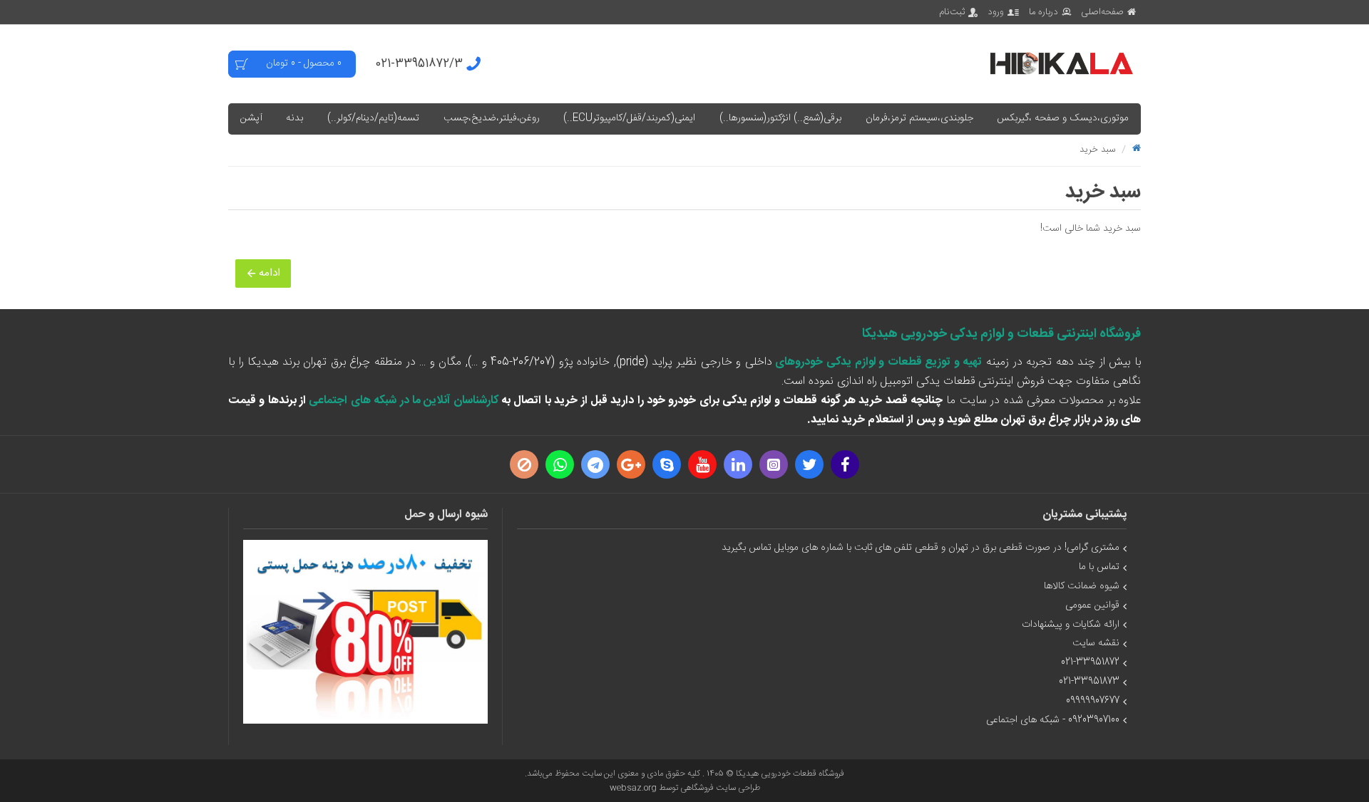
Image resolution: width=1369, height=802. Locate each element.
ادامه (269, 273)
